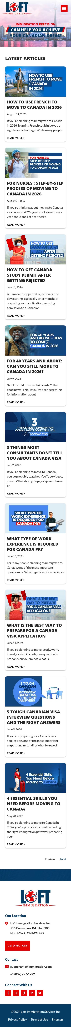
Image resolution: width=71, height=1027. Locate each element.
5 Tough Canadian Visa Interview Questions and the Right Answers (33, 717)
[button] (64, 8)
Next (63, 858)
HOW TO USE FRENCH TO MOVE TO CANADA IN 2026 (34, 104)
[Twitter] (40, 993)
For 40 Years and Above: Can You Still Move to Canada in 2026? (34, 366)
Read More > (16, 137)
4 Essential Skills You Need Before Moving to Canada (33, 803)
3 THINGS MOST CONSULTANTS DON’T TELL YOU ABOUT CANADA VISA (35, 452)
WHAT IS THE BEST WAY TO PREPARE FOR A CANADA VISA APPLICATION (34, 630)
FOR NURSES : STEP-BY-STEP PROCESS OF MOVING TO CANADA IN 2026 (35, 188)
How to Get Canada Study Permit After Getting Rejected (29, 275)
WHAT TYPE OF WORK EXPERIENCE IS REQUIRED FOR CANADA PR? (32, 544)
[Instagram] (16, 993)
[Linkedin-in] (32, 993)
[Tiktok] (24, 993)
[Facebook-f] (8, 993)
